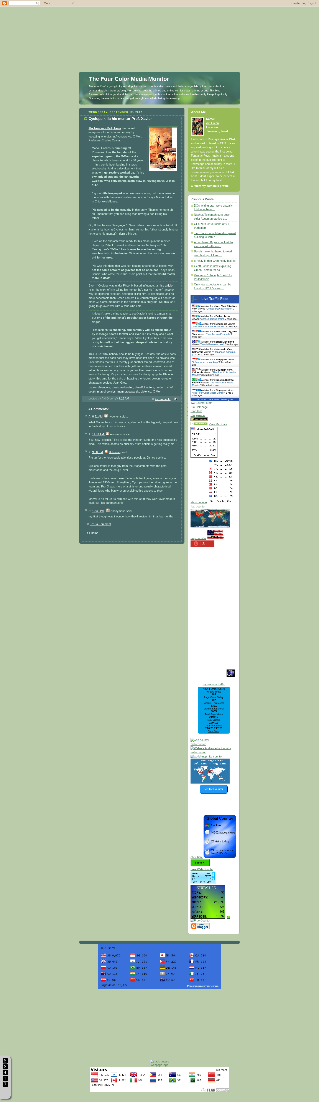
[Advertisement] (159, 30)
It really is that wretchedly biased (214, 260)
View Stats (213, 731)
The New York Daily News (105, 128)
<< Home (92, 533)
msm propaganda (128, 391)
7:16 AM (124, 398)
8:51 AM (97, 416)
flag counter (198, 506)
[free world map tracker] (210, 527)
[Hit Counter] (216, 419)
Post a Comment (100, 524)
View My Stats (218, 424)
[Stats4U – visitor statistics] (208, 916)
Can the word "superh (218, 334)
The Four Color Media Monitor (129, 79)
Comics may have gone (219, 308)
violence (146, 391)
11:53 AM (98, 434)
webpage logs (159, 1065)
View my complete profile (211, 185)
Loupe (5, 1092)
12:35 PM (98, 511)
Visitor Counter (213, 789)
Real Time (214, 399)
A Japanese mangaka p (205, 362)
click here (197, 857)
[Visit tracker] (210, 782)
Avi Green (212, 123)
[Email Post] (174, 399)
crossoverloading (122, 387)
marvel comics (106, 391)
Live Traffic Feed (215, 299)
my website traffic (214, 684)
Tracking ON (227, 399)
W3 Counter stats (201, 402)
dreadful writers (144, 387)
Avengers (104, 387)
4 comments (163, 399)
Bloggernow (198, 415)
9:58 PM (97, 452)
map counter (198, 538)
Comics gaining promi (212, 319)
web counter (198, 744)
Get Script (202, 399)
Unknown (114, 452)
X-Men (157, 391)
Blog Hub (196, 411)
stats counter (199, 502)
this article (166, 285)
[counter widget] (206, 756)
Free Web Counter (202, 869)
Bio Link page (199, 407)
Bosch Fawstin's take (212, 344)
